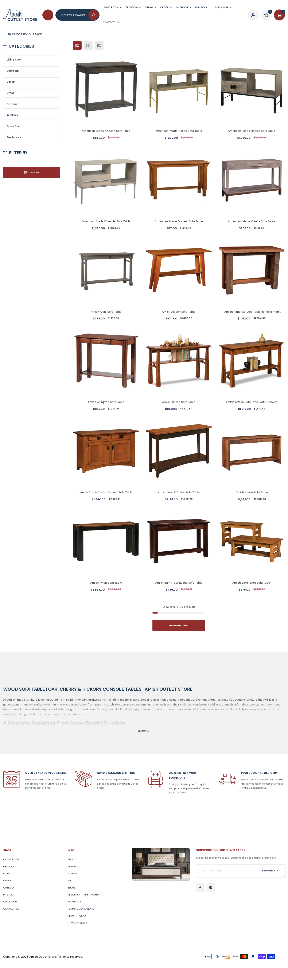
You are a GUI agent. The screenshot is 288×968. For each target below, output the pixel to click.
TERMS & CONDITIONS (80, 908)
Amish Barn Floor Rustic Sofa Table (178, 582)
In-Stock (12, 115)
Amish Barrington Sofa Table (251, 582)
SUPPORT (73, 873)
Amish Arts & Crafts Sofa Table (179, 492)
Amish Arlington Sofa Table (106, 402)
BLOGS (71, 887)
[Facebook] (200, 887)
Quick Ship (13, 126)
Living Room (14, 59)
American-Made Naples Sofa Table (251, 131)
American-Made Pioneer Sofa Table (179, 221)
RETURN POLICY (76, 915)
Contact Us (11, 908)
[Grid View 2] (88, 45)
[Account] (253, 14)
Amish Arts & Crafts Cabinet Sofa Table (106, 492)
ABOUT (71, 859)
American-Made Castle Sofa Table (178, 131)
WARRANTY (74, 901)
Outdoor (12, 104)
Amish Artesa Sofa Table (178, 402)
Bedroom (13, 71)
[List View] (99, 45)
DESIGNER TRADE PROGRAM (84, 894)
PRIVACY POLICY (77, 923)
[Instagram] (211, 887)
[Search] (94, 15)
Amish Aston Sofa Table (252, 492)
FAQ (69, 880)
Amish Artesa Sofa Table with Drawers (251, 402)
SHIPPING (73, 866)
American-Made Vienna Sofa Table (251, 221)
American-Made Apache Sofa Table (106, 131)
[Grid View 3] (77, 45)
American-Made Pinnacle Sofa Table (106, 221)
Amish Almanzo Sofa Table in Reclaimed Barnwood (251, 312)
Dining (11, 81)
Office (11, 93)
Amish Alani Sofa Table (106, 312)
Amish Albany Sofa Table (178, 312)
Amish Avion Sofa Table (106, 582)
